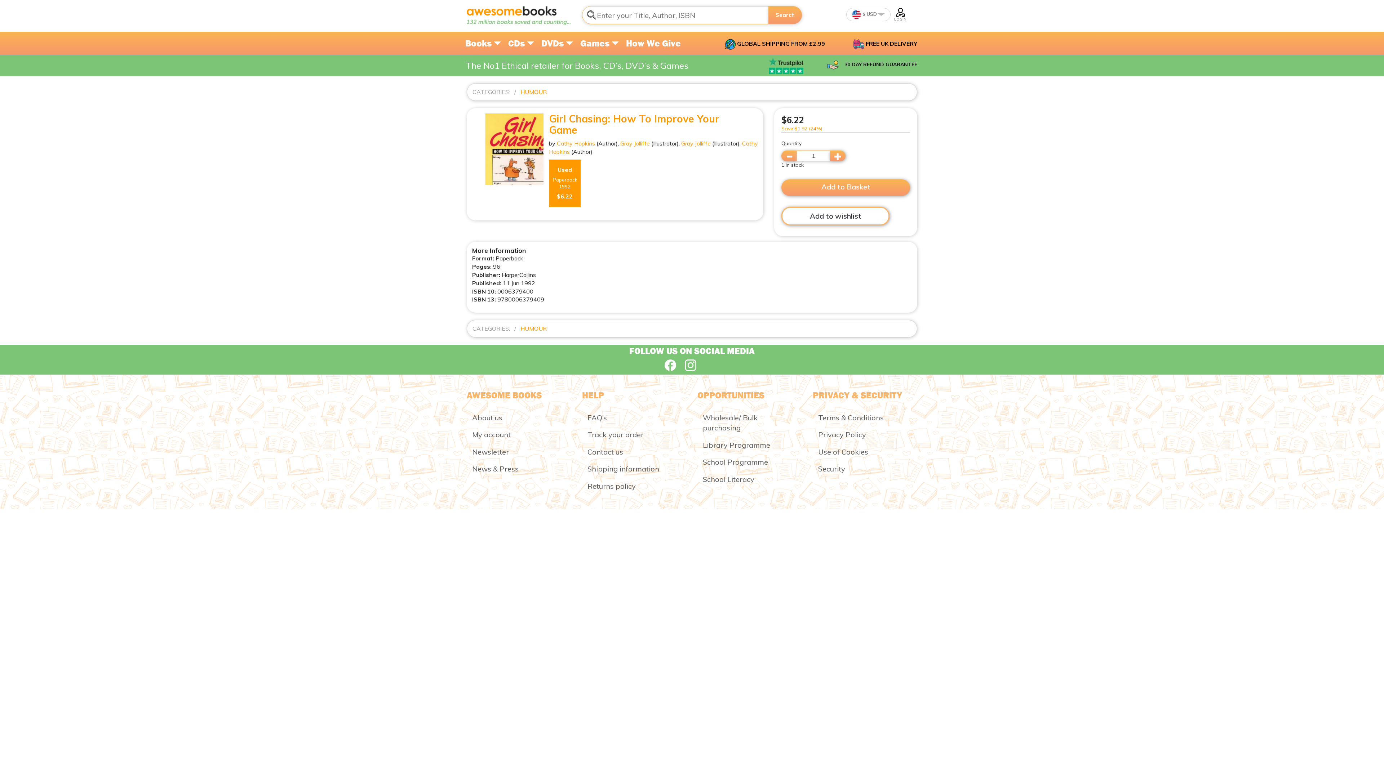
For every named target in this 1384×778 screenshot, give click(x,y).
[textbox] (675, 15)
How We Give (653, 43)
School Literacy (728, 479)
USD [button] (871, 14)
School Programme (735, 461)
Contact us (605, 451)
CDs (517, 43)
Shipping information (623, 468)
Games (596, 43)
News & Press (495, 468)
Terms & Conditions (851, 417)
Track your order (615, 434)
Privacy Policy (842, 434)
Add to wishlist (835, 215)
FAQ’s (597, 417)
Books (479, 43)
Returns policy (611, 486)
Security (831, 468)
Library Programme (736, 445)
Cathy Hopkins (576, 143)
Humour (533, 91)
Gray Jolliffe (635, 143)
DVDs (553, 43)
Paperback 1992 (565, 183)
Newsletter (490, 451)
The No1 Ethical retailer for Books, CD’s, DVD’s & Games (577, 65)
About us (487, 417)
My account (491, 434)
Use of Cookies (843, 451)
